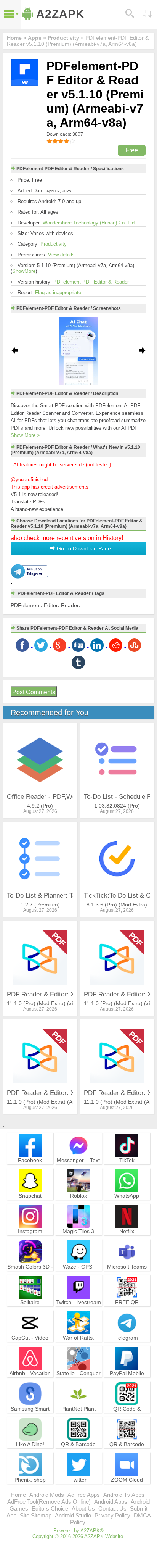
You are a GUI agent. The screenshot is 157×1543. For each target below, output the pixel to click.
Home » (16, 38)
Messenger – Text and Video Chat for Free (78, 1167)
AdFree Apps (83, 1494)
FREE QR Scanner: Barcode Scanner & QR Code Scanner (127, 1312)
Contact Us (112, 1508)
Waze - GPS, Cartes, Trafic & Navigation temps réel (78, 1277)
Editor (51, 605)
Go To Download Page (83, 548)
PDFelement (26, 605)
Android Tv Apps (123, 1494)
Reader (70, 605)
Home (18, 1494)
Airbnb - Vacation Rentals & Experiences (30, 1380)
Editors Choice (50, 1508)
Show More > (25, 435)
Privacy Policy (112, 1515)
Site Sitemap (35, 1515)
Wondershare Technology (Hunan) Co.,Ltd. (89, 223)
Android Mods (46, 1494)
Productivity (53, 244)
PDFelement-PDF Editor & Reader (91, 282)
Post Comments (33, 692)
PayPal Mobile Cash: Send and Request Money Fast (126, 1383)
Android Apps (110, 1501)
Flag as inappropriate (58, 292)
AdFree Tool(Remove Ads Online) (49, 1501)
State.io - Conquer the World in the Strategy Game (78, 1380)
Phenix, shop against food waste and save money (30, 1486)
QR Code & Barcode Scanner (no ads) (127, 1415)
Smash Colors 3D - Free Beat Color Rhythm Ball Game (30, 1273)
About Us (83, 1508)
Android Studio (73, 1515)
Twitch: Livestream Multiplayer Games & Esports (78, 1309)
